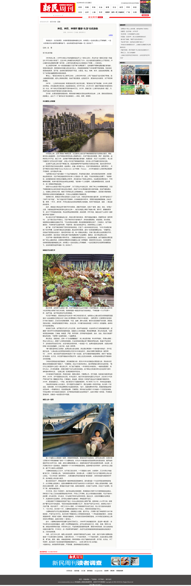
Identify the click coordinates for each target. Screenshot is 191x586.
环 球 (128, 7)
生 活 (80, 12)
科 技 (135, 7)
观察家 (107, 12)
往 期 (135, 12)
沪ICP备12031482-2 (95, 584)
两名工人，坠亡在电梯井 (128, 52)
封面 (54, 22)
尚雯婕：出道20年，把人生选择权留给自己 (133, 36)
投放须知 (86, 579)
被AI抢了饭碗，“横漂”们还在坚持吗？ (132, 39)
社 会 (100, 7)
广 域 (128, 12)
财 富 (107, 7)
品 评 (87, 12)
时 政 (93, 7)
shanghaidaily (98, 571)
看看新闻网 (119, 571)
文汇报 (83, 571)
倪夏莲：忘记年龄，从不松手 (129, 31)
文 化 (114, 7)
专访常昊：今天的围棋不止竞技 (130, 34)
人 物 (93, 12)
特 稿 (87, 7)
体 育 (121, 7)
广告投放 (94, 579)
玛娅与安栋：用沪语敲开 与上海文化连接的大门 (135, 50)
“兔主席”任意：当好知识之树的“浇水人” (132, 42)
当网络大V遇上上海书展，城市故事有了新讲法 (134, 29)
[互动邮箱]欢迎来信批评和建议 (130, 3)
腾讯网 (112, 571)
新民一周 (114, 12)
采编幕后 (121, 12)
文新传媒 (76, 571)
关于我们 (101, 579)
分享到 (111, 35)
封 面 (80, 7)
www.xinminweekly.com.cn (66, 582)
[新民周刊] (58, 4)
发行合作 (108, 579)
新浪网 (106, 571)
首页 (51, 22)
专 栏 (100, 12)
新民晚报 (90, 571)
